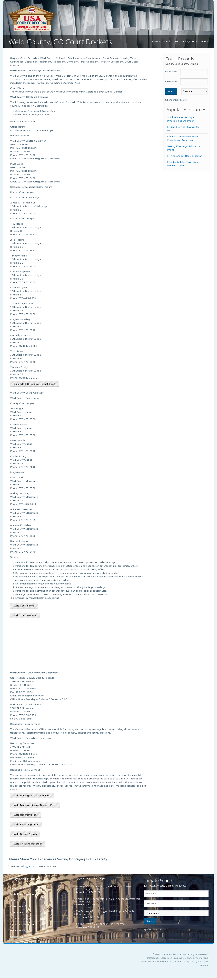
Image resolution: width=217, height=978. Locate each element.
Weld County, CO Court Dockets (192, 41)
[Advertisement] (78, 646)
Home (155, 41)
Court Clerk (16, 912)
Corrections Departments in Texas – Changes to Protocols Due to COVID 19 (108, 900)
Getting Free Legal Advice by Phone (183, 148)
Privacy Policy (18, 930)
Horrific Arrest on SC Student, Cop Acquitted (100, 923)
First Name (171, 71)
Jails (12, 900)
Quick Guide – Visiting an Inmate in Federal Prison (181, 119)
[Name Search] (47, 18)
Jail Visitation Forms (21, 918)
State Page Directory (22, 894)
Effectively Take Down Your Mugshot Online (182, 164)
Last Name (171, 81)
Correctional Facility (21, 906)
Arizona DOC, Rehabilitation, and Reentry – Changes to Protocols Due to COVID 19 (105, 888)
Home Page (17, 888)
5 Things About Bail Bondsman (184, 156)
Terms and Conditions (22, 924)
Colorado (166, 41)
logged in (28, 866)
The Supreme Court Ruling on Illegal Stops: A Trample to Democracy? (106, 913)
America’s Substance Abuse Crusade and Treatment (183, 138)
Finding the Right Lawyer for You (183, 129)
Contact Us (16, 936)
